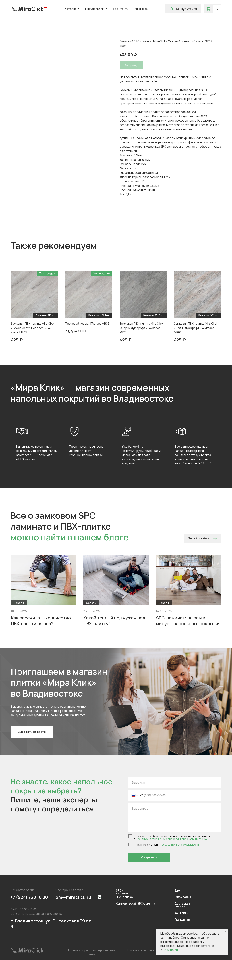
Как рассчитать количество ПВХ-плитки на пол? (41, 620)
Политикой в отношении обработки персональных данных (171, 839)
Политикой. (170, 950)
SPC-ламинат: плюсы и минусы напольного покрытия (188, 620)
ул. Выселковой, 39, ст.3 (194, 463)
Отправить (149, 857)
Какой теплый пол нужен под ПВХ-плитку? (114, 620)
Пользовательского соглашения (180, 844)
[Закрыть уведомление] (225, 931)
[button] (183, 8)
